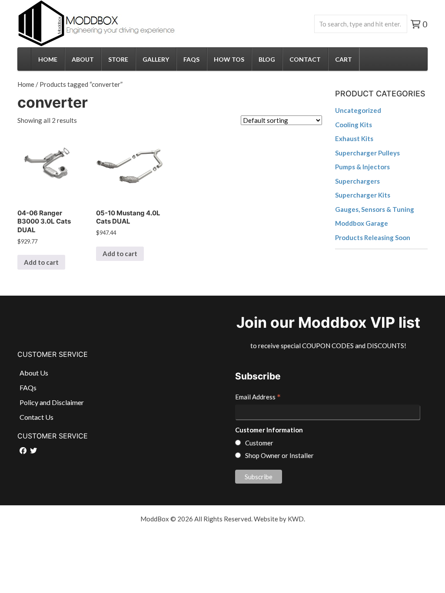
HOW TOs (229, 59)
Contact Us (36, 417)
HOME (47, 59)
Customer (259, 443)
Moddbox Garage (361, 223)
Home (25, 84)
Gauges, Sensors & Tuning (374, 209)
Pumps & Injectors (362, 167)
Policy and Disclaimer (52, 402)
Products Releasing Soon (372, 237)
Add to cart (41, 262)
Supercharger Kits (362, 195)
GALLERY (156, 59)
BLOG (267, 59)
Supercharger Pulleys (367, 153)
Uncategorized (358, 110)
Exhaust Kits (354, 138)
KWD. (296, 519)
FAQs (191, 59)
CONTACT (305, 59)
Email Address (258, 397)
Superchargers (357, 181)
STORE (118, 59)
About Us (34, 373)
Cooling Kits (353, 124)
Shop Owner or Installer (279, 455)
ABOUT (83, 59)
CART (343, 59)
